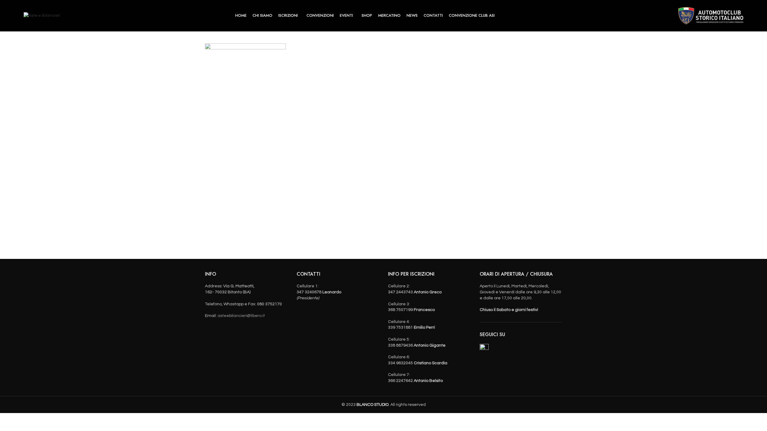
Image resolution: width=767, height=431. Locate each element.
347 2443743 (400, 292)
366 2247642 (400, 381)
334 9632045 (400, 363)
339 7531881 (400, 327)
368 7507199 (400, 310)
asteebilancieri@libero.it (241, 316)
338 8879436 (400, 345)
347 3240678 (309, 292)
